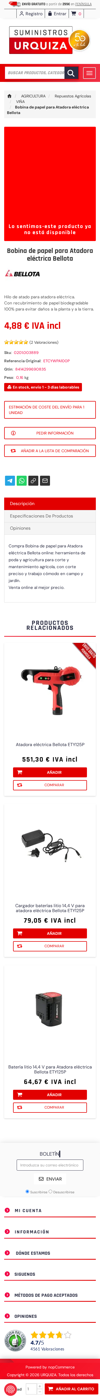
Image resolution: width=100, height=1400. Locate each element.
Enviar (54, 1179)
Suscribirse (39, 1192)
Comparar (54, 785)
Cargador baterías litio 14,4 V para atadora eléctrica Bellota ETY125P (50, 908)
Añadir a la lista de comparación (55, 450)
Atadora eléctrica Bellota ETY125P (50, 744)
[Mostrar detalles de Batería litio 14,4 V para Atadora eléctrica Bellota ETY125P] (50, 1011)
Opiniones (20, 528)
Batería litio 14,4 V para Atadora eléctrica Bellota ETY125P (50, 1070)
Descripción (22, 503)
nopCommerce (61, 1367)
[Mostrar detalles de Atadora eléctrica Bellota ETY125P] (50, 688)
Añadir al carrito (75, 1388)
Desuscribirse (63, 1192)
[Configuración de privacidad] (10, 1389)
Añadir (54, 772)
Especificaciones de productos (41, 516)
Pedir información (55, 433)
